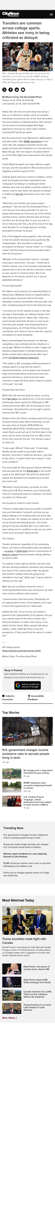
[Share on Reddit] (17, 90)
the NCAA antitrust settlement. (24, 357)
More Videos (8, 1017)
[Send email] (23, 90)
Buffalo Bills (32, 471)
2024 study (22, 551)
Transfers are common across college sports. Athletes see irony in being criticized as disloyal (25, 30)
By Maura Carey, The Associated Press (22, 97)
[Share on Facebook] (10, 90)
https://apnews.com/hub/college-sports (21, 650)
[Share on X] (4, 90)
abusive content (10, 554)
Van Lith (19, 194)
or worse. (9, 551)
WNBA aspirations (32, 141)
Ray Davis (12, 399)
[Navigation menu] (51, 14)
